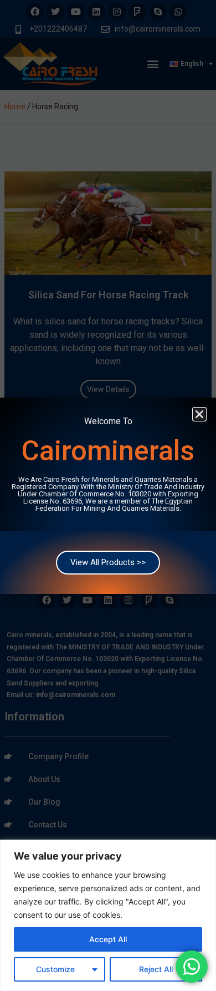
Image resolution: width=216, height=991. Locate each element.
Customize (55, 969)
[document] (108, 495)
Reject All (156, 969)
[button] (199, 414)
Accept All (108, 939)
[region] (108, 915)
